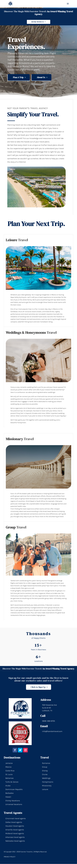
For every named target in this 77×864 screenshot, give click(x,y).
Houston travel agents (14, 826)
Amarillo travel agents (14, 830)
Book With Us (38, 22)
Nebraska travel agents (15, 841)
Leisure (45, 789)
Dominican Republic (14, 789)
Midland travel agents (14, 833)
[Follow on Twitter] (20, 750)
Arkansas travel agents (15, 837)
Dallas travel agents (13, 822)
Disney (45, 771)
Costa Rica (9, 771)
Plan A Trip (18, 77)
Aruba (7, 786)
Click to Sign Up (38, 687)
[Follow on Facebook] (15, 750)
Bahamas (9, 778)
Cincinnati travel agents (15, 818)
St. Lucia (8, 774)
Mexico (8, 767)
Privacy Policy (9, 857)
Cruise (44, 774)
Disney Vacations (12, 801)
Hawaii (8, 797)
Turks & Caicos (11, 782)
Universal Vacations (13, 804)
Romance (46, 763)
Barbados (9, 793)
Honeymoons (47, 782)
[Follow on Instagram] (25, 750)
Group (44, 767)
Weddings (46, 778)
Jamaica (9, 763)
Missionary (46, 786)
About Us (41, 77)
